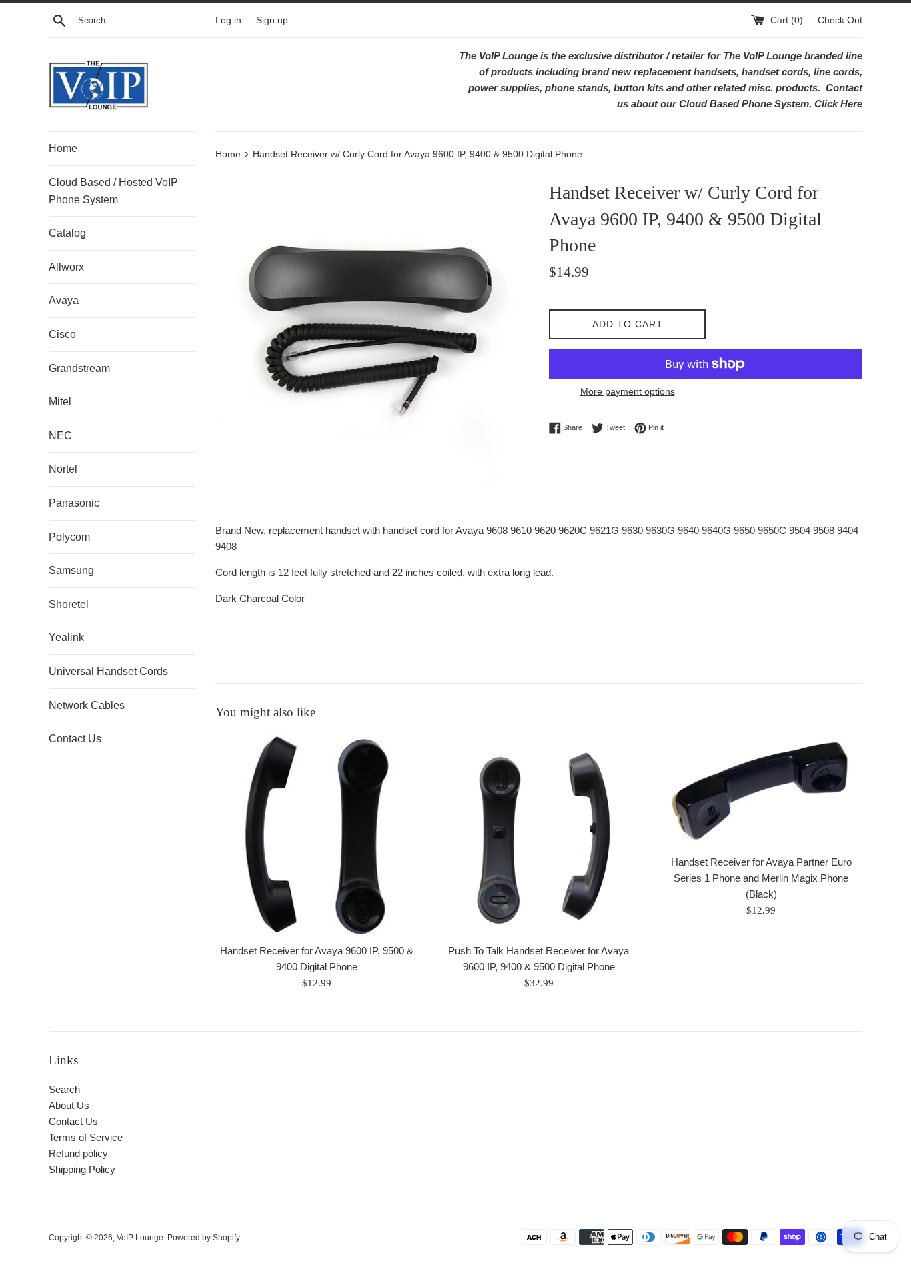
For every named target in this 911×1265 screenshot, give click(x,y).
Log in (228, 20)
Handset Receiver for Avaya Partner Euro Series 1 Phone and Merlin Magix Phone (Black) (761, 878)
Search (64, 1089)
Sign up (272, 20)
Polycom (69, 537)
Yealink (66, 637)
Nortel (63, 469)
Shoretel (69, 604)
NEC (60, 435)
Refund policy (78, 1153)
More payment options (627, 391)
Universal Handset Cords (108, 671)
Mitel (60, 401)
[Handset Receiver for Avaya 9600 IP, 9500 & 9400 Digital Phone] (316, 835)
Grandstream (79, 368)
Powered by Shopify (203, 1237)
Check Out (840, 20)
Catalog (67, 233)
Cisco (62, 334)
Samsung (71, 570)
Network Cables (87, 705)
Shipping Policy (82, 1169)
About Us (69, 1105)
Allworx (66, 267)
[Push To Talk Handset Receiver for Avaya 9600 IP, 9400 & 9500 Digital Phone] (538, 835)
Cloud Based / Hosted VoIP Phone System (113, 191)
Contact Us (75, 738)
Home (63, 148)
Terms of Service (86, 1137)
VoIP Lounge (140, 1237)
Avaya (64, 300)
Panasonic (74, 503)
